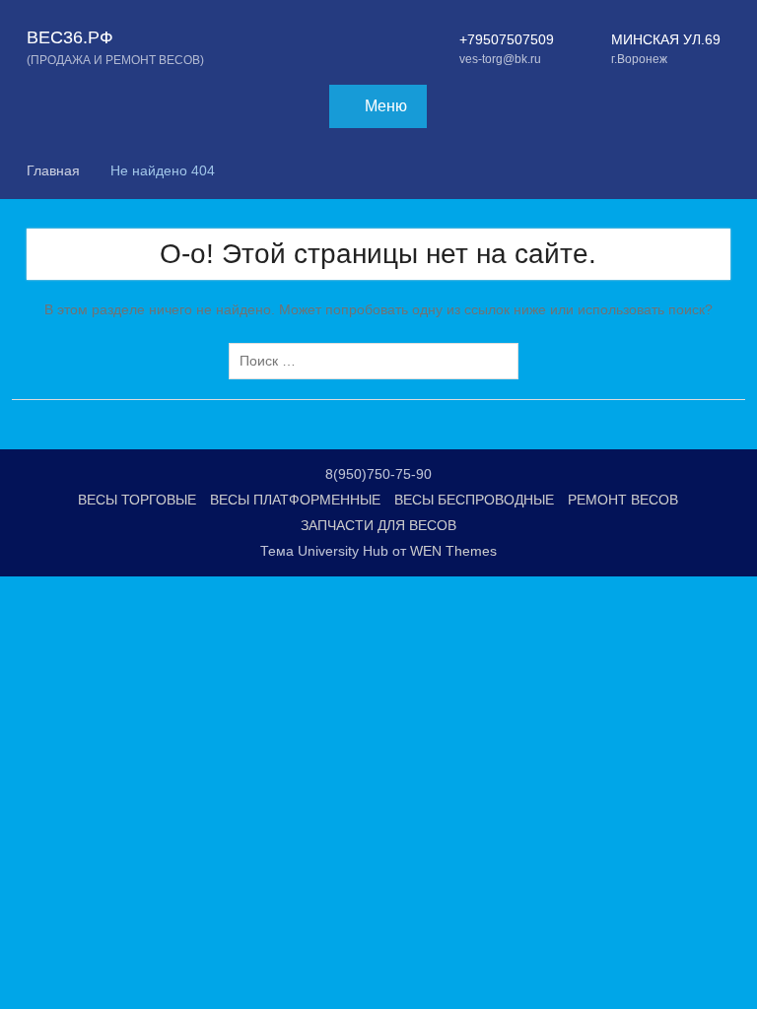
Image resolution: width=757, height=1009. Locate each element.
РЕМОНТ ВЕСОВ (623, 499)
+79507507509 (506, 39)
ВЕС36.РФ (70, 37)
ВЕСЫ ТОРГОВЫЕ (137, 499)
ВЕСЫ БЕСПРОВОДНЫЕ (474, 499)
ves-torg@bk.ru (500, 59)
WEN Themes (453, 551)
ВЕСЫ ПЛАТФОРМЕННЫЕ (295, 499)
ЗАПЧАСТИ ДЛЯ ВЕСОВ (378, 525)
